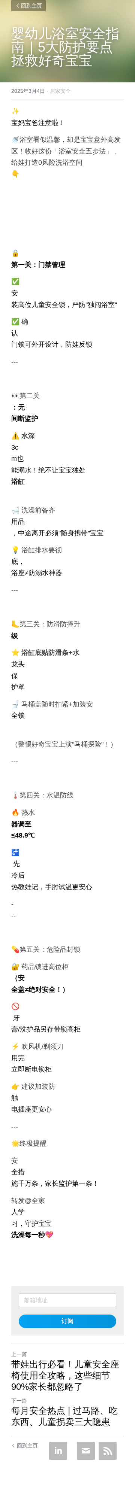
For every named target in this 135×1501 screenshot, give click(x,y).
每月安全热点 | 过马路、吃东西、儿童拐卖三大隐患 (64, 1416)
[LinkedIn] (58, 1451)
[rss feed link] (108, 1451)
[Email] (86, 1451)
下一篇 (19, 1401)
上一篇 (19, 1354)
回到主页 (31, 6)
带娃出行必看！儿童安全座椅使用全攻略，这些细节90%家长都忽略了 (65, 1375)
